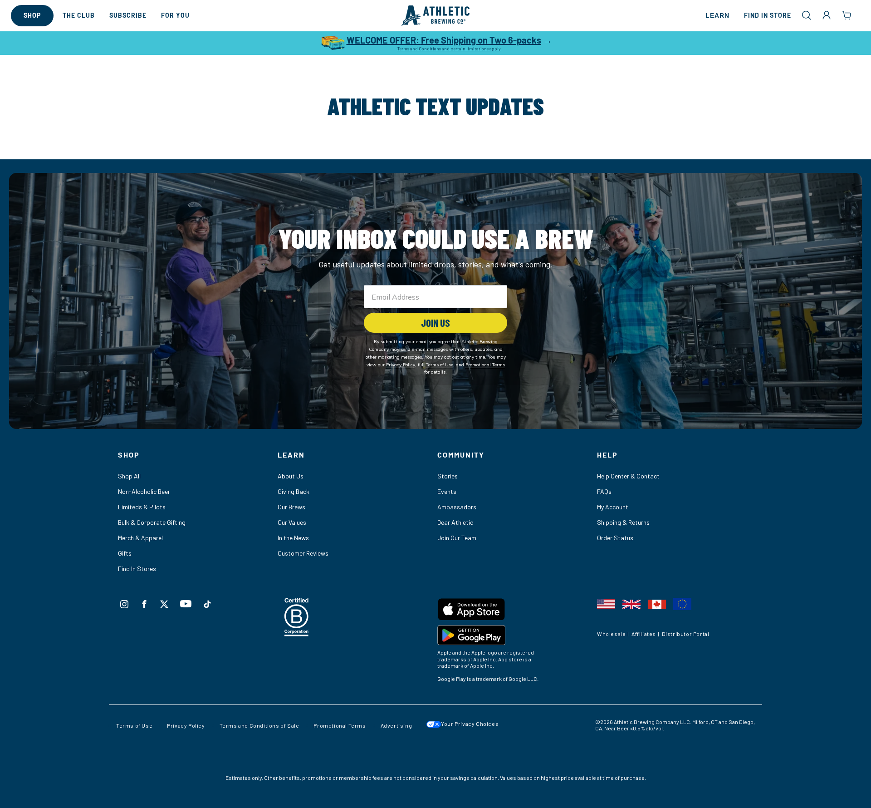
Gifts (125, 553)
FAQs (604, 491)
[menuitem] (32, 15)
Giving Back (293, 491)
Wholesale (611, 634)
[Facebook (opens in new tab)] (144, 604)
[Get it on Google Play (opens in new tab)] (515, 637)
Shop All (129, 476)
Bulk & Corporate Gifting (152, 522)
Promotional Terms (339, 725)
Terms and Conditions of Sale (259, 725)
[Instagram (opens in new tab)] (124, 604)
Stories (447, 476)
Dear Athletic (455, 522)
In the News (293, 538)
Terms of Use (134, 725)
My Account (612, 507)
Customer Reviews (303, 553)
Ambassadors (456, 507)
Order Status (615, 538)
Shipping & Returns (623, 522)
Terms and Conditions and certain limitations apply (449, 48)
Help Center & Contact (628, 476)
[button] (807, 15)
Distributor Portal (686, 634)
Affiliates (643, 634)
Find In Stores (137, 568)
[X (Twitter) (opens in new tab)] (164, 604)
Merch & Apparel (140, 538)
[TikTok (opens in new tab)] (207, 604)
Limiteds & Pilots (142, 507)
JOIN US (435, 323)
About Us (290, 476)
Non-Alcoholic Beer (144, 491)
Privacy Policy (186, 725)
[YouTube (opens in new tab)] (186, 604)
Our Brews (291, 507)
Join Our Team (456, 538)
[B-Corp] (297, 633)
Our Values (292, 522)
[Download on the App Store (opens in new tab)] (515, 611)
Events (446, 491)
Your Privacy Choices (470, 723)
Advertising (396, 725)
